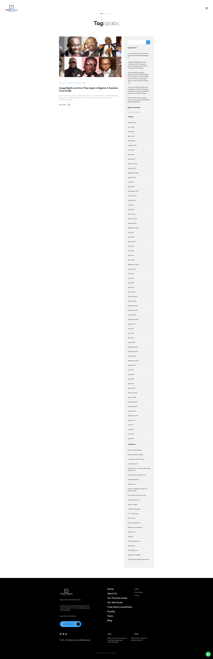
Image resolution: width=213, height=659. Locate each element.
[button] (208, 654)
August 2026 (132, 122)
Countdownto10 (133, 464)
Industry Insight (132, 504)
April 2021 (131, 255)
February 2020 (132, 296)
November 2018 (133, 351)
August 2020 (132, 269)
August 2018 (131, 365)
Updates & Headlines (134, 555)
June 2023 (131, 209)
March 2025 (131, 159)
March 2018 (131, 388)
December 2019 (133, 306)
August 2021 (131, 241)
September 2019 (133, 319)
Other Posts (131, 518)
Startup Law (132, 532)
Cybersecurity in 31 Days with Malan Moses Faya (139, 469)
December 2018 (133, 347)
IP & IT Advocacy (133, 513)
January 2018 (132, 397)
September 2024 (133, 173)
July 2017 (130, 425)
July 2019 (130, 328)
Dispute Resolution (133, 479)
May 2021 (131, 251)
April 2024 (131, 186)
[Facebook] (60, 634)
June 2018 (131, 374)
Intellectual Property (134, 509)
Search (148, 42)
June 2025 (131, 150)
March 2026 (131, 141)
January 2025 (132, 168)
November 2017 (133, 406)
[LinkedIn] (63, 634)
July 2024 (131, 182)
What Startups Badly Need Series (138, 559)
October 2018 (132, 356)
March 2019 (131, 342)
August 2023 (132, 200)
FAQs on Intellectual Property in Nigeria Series (138, 490)
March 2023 (131, 214)
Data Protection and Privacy (137, 475)
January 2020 (132, 301)
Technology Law (133, 550)
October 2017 (132, 411)
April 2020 (131, 287)
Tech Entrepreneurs (134, 541)
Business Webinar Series (135, 454)
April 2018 (131, 383)
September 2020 (133, 264)
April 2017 (131, 438)
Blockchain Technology (135, 450)
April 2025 (131, 154)
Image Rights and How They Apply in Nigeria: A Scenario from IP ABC (88, 89)
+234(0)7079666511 (113, 642)
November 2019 (133, 310)
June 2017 (131, 429)
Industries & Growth (134, 500)
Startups (130, 536)
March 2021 (131, 260)
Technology (131, 545)
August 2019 (131, 324)
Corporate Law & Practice (136, 459)
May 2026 (131, 131)
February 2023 (132, 218)
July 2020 (131, 273)
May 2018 (131, 379)
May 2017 (131, 434)
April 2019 (131, 338)
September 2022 (133, 228)
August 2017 (131, 420)
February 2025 (132, 164)
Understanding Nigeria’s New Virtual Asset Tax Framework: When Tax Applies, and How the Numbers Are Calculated (138, 65)
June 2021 (131, 246)
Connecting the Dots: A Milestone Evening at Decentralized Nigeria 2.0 (138, 55)
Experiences (131, 484)
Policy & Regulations (134, 523)
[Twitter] (66, 634)
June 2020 (131, 278)
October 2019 (132, 315)
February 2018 (132, 393)
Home (101, 13)
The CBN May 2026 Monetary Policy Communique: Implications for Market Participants (139, 100)
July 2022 (131, 232)
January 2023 (132, 223)
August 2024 (132, 177)
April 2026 (131, 136)
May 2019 (131, 333)
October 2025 (132, 145)
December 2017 (133, 402)
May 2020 (131, 283)
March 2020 (131, 292)
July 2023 (131, 205)
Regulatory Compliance (135, 527)
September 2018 (133, 360)
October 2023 (132, 196)
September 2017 (133, 415)
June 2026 (131, 127)
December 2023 (133, 191)
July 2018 (130, 370)
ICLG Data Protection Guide (137, 495)
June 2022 (131, 237)
